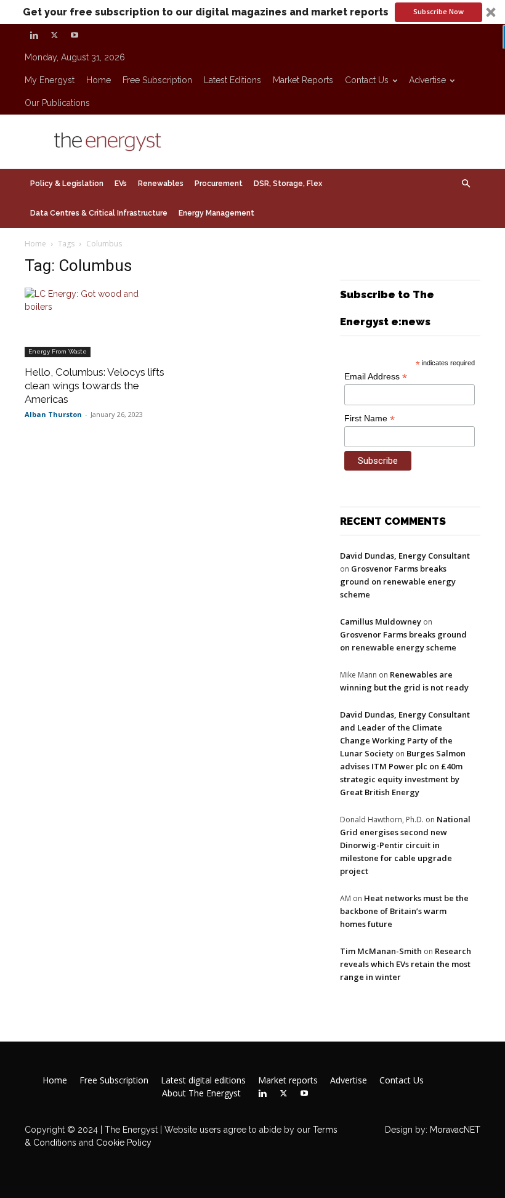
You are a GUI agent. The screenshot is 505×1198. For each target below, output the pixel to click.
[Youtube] (74, 35)
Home (98, 80)
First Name (369, 418)
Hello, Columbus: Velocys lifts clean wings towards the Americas (94, 385)
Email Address (375, 376)
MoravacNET (455, 1130)
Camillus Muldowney (380, 621)
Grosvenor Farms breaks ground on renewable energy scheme (398, 581)
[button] (252, 12)
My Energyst (50, 80)
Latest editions (232, 80)
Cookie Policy (124, 1142)
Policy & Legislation (66, 183)
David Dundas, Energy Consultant (405, 555)
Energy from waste (57, 351)
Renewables (161, 183)
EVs (121, 183)
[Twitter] (54, 35)
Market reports (303, 80)
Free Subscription (157, 80)
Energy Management (216, 213)
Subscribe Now (438, 11)
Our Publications (57, 103)
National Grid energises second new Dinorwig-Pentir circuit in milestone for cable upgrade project (405, 845)
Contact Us (367, 80)
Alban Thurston (53, 414)
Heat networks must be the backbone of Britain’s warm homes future (404, 910)
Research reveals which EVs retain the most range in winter (405, 963)
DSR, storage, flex (288, 183)
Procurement (219, 183)
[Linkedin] (34, 35)
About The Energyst (201, 1093)
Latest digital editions (203, 1080)
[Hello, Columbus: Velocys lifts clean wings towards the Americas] (95, 322)
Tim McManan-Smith (381, 951)
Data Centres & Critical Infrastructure (99, 213)
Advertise (427, 80)
